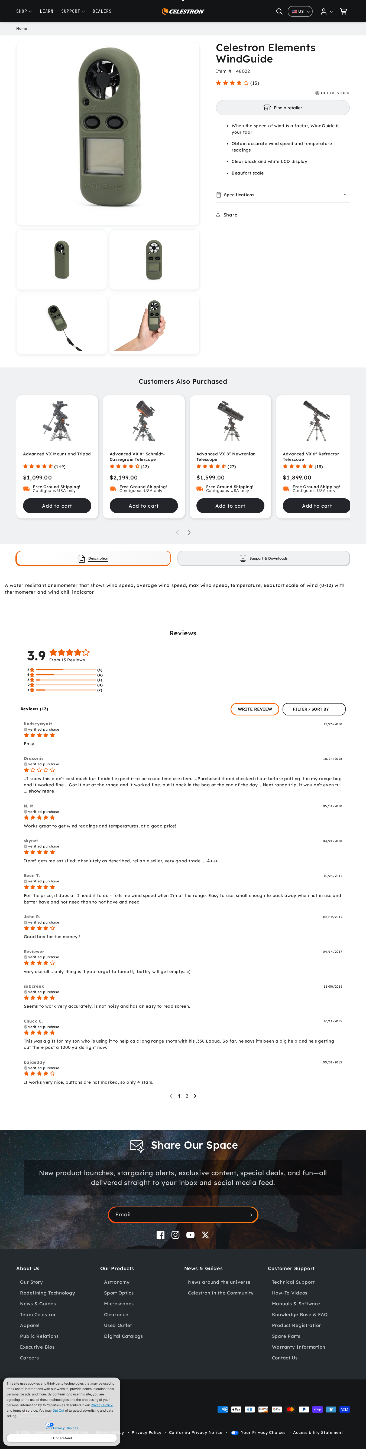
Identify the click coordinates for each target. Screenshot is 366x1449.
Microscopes (119, 1303)
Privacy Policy (102, 1405)
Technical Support (293, 1281)
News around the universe (219, 1281)
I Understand (61, 1438)
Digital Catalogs (123, 1336)
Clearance (116, 1314)
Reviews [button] (35, 708)
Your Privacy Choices (263, 1432)
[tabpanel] (183, 588)
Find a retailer (288, 107)
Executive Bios (37, 1346)
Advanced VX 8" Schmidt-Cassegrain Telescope (137, 456)
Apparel (29, 1325)
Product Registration (297, 1325)
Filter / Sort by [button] (311, 709)
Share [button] (230, 214)
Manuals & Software (296, 1303)
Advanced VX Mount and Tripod (57, 453)
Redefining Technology (47, 1292)
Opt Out (58, 1410)
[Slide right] (189, 532)
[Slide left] (177, 532)
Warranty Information (298, 1346)
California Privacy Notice (195, 1432)
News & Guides (38, 1303)
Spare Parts (286, 1336)
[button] (279, 11)
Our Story (31, 1281)
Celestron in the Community (221, 1292)
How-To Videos (289, 1292)
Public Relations (39, 1336)
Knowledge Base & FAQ (300, 1314)
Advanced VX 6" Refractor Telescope (311, 456)
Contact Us (285, 1357)
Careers (29, 1357)
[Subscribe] (250, 1215)
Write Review (255, 709)
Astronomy (116, 1281)
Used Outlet (118, 1325)
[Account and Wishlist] (327, 11)
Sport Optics (119, 1292)
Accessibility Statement (318, 1432)
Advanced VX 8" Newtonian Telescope (226, 456)
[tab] (93, 558)
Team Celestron (38, 1314)
